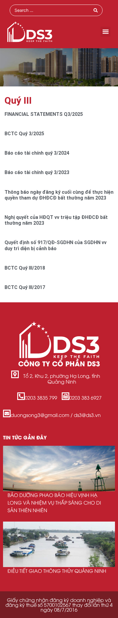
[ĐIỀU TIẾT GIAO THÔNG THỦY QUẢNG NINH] (59, 544)
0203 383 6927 (85, 397)
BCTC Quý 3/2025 (24, 133)
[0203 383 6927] (65, 396)
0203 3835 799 (41, 397)
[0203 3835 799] (21, 396)
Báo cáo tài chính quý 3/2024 (37, 153)
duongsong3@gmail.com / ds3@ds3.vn (56, 414)
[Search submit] (95, 10)
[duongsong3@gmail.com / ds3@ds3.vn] (7, 413)
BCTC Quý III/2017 (25, 287)
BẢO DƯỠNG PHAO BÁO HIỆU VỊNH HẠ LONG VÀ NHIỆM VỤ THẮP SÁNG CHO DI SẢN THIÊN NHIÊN (54, 502)
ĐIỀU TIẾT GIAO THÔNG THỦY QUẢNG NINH (57, 570)
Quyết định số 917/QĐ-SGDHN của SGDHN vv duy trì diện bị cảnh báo (56, 245)
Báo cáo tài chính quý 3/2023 (37, 172)
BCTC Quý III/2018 (25, 268)
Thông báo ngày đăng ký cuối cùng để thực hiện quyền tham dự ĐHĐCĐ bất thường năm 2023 (59, 195)
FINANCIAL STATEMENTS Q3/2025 (44, 114)
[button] (105, 32)
